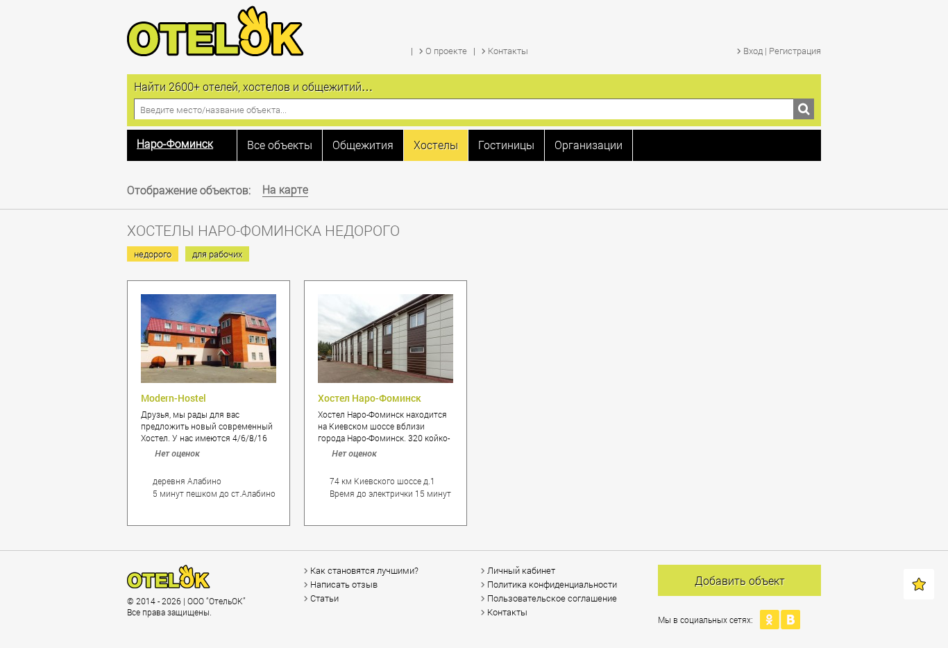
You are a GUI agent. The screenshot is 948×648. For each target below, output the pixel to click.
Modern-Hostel (173, 397)
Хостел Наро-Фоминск (369, 397)
